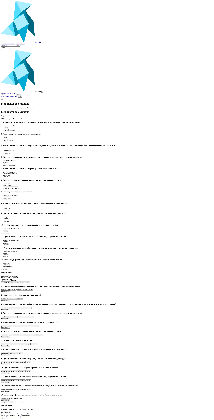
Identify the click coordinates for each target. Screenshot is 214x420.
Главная (3, 44)
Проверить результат (6, 402)
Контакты (9, 416)
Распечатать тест (5, 412)
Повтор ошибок (14, 282)
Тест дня (14, 44)
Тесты (7, 44)
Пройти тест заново (24, 282)
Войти (23, 44)
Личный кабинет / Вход (11, 96)
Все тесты (3, 416)
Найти (18, 45)
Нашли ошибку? (5, 291)
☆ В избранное (5, 282)
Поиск (10, 44)
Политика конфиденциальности (21, 416)
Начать (19, 44)
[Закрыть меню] (1, 49)
